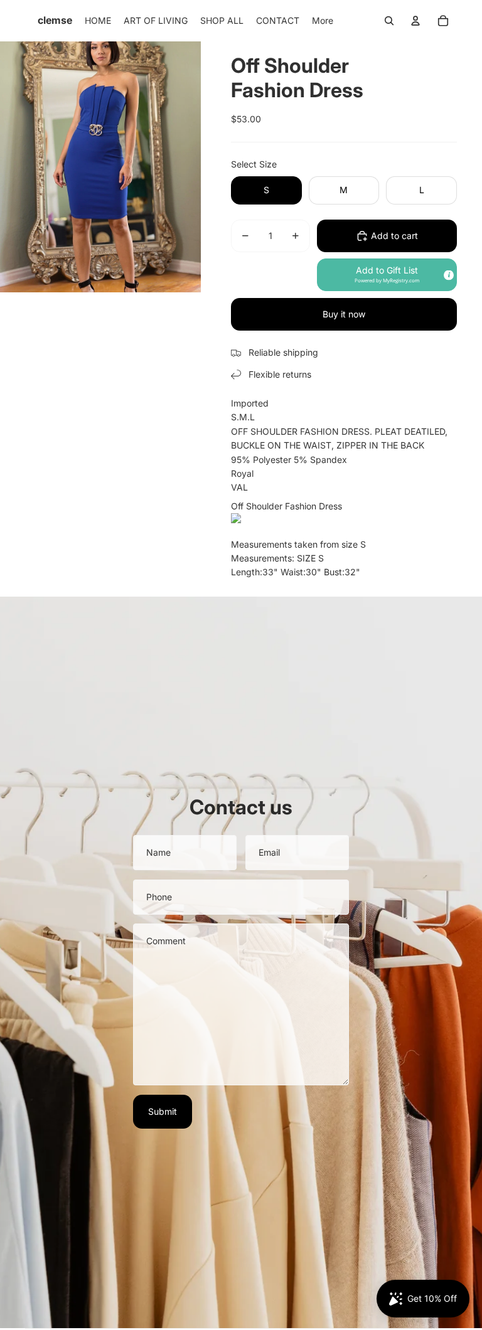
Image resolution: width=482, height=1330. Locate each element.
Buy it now (344, 314)
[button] (387, 274)
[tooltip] (448, 274)
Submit (162, 1111)
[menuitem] (98, 21)
